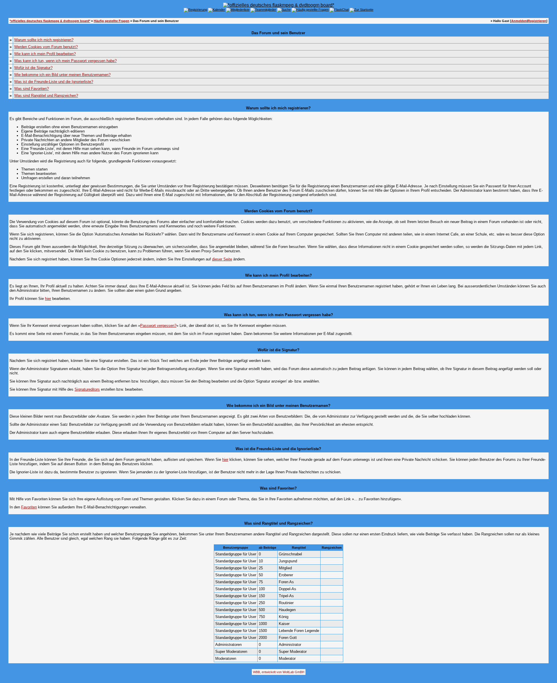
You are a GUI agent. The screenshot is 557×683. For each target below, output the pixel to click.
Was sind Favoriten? (31, 88)
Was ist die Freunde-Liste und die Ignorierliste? (53, 81)
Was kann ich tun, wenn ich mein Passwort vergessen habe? (65, 61)
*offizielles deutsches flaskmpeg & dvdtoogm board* (50, 21)
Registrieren (537, 21)
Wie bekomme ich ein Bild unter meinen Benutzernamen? (62, 75)
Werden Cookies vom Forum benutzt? (46, 47)
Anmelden (519, 21)
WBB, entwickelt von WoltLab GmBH (278, 672)
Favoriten (29, 507)
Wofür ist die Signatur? (33, 68)
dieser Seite (222, 259)
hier (48, 298)
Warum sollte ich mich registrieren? (43, 40)
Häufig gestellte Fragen (111, 21)
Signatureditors (87, 389)
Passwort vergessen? (158, 325)
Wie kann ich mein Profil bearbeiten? (45, 54)
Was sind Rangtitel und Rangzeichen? (46, 95)
